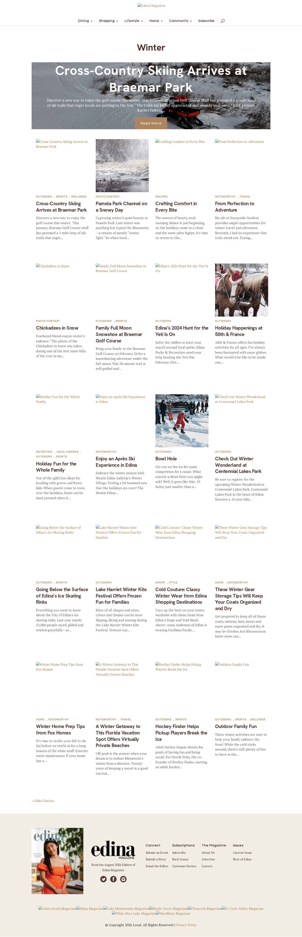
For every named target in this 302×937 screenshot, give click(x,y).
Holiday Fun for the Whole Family (56, 467)
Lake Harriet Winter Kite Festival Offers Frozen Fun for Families (121, 595)
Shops (160, 582)
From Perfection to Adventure (234, 206)
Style (173, 582)
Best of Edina (242, 859)
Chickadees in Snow (57, 328)
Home (219, 582)
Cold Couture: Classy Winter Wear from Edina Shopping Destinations (181, 595)
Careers (207, 866)
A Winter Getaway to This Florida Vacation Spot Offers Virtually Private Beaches (118, 736)
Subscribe (179, 852)
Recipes (161, 196)
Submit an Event (157, 852)
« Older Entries (43, 801)
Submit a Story (156, 859)
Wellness (78, 196)
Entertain (44, 451)
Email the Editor (157, 866)
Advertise (208, 859)
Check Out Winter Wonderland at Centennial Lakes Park (238, 464)
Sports (61, 196)
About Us (208, 852)
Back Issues (180, 859)
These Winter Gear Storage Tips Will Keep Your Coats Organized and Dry (239, 599)
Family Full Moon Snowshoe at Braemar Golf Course (119, 334)
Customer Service (184, 866)
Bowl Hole (166, 458)
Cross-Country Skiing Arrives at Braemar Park (151, 78)
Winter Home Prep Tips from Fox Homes (60, 729)
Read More (151, 123)
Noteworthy (225, 196)
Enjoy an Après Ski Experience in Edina (116, 461)
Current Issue (242, 852)
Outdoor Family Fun (235, 726)
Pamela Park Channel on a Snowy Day (121, 206)
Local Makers (67, 451)
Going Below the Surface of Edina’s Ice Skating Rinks (62, 595)
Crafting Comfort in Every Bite (176, 206)
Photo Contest (108, 196)
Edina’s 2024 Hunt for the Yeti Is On (181, 331)
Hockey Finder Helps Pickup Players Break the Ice (181, 732)
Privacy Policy (186, 925)
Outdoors (44, 196)
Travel (245, 196)
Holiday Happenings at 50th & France (238, 331)
